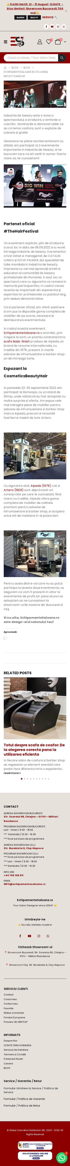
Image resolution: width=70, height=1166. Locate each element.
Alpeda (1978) (41, 486)
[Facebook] (46, 26)
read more (11, 773)
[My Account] (40, 41)
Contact (8, 994)
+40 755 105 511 (13, 875)
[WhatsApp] (63, 26)
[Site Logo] (17, 41)
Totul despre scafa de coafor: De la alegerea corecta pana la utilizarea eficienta (34, 750)
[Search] (62, 57)
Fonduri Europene (14, 1017)
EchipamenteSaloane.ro (22, 333)
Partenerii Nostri (13, 1059)
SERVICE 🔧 (49, 17)
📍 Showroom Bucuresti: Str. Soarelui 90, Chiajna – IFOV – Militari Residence (35, 954)
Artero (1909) (14, 490)
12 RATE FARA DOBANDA (17, 1045)
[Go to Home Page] (5, 68)
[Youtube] (52, 26)
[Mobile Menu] (7, 42)
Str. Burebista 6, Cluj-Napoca (23, 848)
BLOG (7, 1068)
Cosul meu (10, 999)
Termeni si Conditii (15, 1054)
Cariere (8, 1063)
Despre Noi (10, 1040)
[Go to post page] (35, 708)
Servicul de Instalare (16, 1050)
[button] (21, 778)
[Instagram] (57, 26)
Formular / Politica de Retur (22, 1105)
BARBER (20, 17)
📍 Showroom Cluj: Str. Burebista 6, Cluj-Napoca (34, 965)
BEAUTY (34, 17)
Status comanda (14, 1013)
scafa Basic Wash (17, 341)
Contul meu (11, 1003)
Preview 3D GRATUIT (16, 1022)
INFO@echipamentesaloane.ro (25, 884)
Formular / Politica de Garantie (24, 1099)
